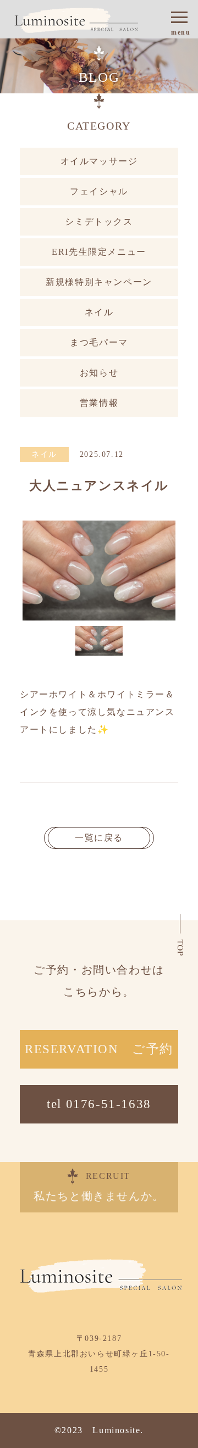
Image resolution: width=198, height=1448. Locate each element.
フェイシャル (99, 191)
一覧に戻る (99, 837)
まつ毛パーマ (99, 342)
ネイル (99, 312)
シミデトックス (99, 221)
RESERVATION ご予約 (99, 1049)
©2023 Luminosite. (99, 1430)
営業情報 (99, 402)
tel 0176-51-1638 (99, 1104)
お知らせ (99, 372)
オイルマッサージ (99, 161)
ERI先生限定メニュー (99, 251)
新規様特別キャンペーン (99, 282)
